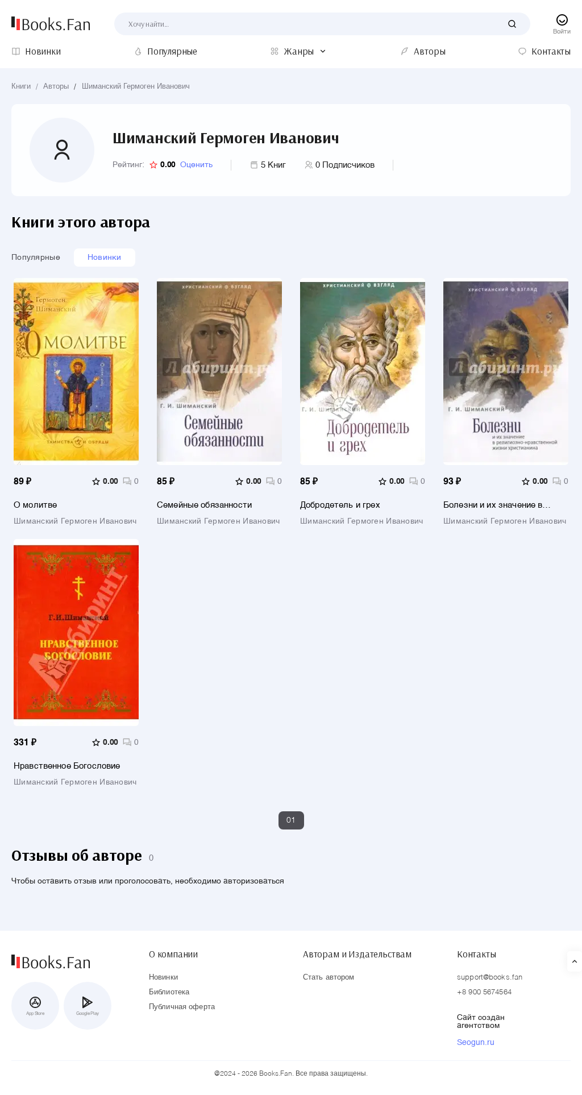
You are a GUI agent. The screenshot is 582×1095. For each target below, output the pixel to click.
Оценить (196, 165)
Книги (21, 86)
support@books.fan (489, 977)
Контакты (476, 954)
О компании (173, 954)
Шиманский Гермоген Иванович (136, 86)
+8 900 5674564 (484, 992)
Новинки (105, 258)
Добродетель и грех (340, 505)
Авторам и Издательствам (357, 954)
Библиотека (169, 992)
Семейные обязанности (204, 505)
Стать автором (329, 977)
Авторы (56, 86)
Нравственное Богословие (67, 766)
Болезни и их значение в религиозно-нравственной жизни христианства (495, 505)
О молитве (35, 505)
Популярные (35, 258)
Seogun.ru (475, 1043)
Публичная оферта (182, 1007)
